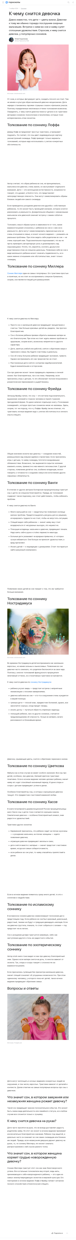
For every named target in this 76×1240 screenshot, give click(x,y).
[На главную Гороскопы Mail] (14, 2)
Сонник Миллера (14, 273)
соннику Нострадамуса (40, 682)
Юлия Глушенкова (21, 39)
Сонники (23, 8)
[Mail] (7, 2)
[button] (38, 68)
